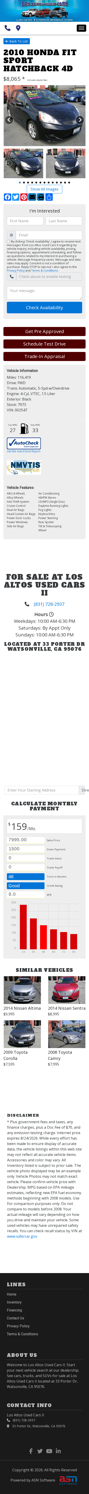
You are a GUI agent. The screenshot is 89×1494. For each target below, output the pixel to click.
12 (65, 182)
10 (57, 182)
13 (69, 182)
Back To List (18, 41)
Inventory (14, 1302)
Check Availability (44, 307)
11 (61, 182)
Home (11, 1294)
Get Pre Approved (44, 331)
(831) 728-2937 (49, 604)
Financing (14, 1310)
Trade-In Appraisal (44, 356)
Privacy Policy (16, 270)
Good (14, 885)
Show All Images (44, 189)
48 (10, 876)
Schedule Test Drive (44, 344)
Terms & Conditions (44, 270)
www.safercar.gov (22, 1236)
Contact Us (15, 1318)
